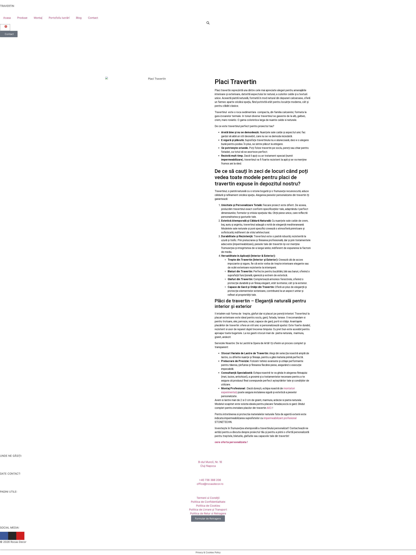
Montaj (38, 17)
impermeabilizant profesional (280, 418)
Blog (79, 17)
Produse (22, 17)
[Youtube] (20, 536)
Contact (93, 17)
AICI (269, 407)
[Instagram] (12, 536)
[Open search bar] (208, 22)
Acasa (7, 17)
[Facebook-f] (4, 536)
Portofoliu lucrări (59, 17)
